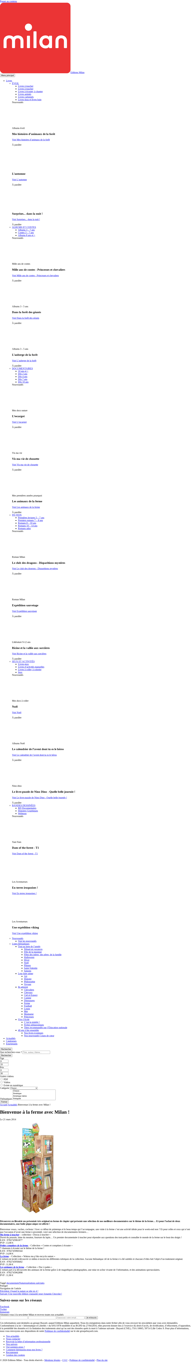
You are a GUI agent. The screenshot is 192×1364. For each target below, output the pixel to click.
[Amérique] (34, 1093)
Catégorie (4, 1088)
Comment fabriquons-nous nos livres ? (24, 1349)
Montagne (29, 1014)
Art (25, 976)
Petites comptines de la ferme (14, 1245)
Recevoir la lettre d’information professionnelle (28, 1341)
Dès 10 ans (23, 382)
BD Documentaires (27, 808)
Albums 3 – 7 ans (26, 230)
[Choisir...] (34, 1091)
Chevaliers (29, 989)
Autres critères (7, 1076)
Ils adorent (23, 987)
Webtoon (22, 813)
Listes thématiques (20, 944)
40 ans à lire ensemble (28, 1030)
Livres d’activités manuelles (31, 667)
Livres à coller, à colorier (29, 669)
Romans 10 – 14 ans (27, 525)
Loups (27, 1008)
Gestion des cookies (15, 1355)
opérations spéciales (35, 1283)
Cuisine (27, 998)
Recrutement (12, 1352)
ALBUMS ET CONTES (24, 227)
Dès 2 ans (22, 374)
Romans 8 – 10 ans (27, 523)
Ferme (27, 1003)
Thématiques (6, 1099)
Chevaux (28, 992)
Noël (26, 962)
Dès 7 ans (22, 379)
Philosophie (29, 981)
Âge (2, 1058)
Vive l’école (23, 1019)
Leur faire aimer (25, 973)
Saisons (27, 971)
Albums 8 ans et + (26, 235)
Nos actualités (12, 1336)
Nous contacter (13, 1339)
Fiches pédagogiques (34, 1025)
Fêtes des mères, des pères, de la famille (43, 954)
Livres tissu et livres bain (29, 99)
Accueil (3, 1104)
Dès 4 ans (22, 376)
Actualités (10, 1038)
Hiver (26, 960)
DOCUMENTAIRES (22, 368)
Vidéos (7, 1082)
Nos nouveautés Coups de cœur (39, 1035)
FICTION (17, 515)
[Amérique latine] (34, 1096)
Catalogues (11, 1041)
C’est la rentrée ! (32, 1022)
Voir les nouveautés (27, 941)
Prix (2, 1067)
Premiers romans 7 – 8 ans (30, 520)
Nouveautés (17, 938)
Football (28, 1006)
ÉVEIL (15, 83)
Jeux (20, 672)
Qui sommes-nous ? (15, 1347)
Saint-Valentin (30, 968)
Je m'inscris (91, 1318)
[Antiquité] (34, 1098)
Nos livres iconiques (33, 1033)
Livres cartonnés (26, 97)
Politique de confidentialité (57, 1331)
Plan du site (102, 1360)
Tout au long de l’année (29, 946)
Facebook (4, 1306)
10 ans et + (23, 371)
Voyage (27, 984)
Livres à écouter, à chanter (30, 91)
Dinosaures (29, 1000)
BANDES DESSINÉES (23, 805)
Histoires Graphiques (28, 811)
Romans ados (24, 528)
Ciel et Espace (31, 995)
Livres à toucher (25, 86)
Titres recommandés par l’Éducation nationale (45, 1027)
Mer (26, 1011)
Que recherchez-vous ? (11, 1052)
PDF (6, 1079)
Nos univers (11, 1344)
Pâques (27, 965)
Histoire (28, 979)
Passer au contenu (8, 1)
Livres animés (24, 94)
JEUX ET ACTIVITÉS (23, 661)
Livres (9, 80)
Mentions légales (52, 1360)
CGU (65, 1360)
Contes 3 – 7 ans (26, 232)
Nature (22, 1283)
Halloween (29, 957)
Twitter (3, 1309)
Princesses (29, 1016)
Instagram (4, 1312)
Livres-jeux (23, 664)
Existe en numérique (13, 1085)
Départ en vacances (33, 949)
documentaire (12, 1283)
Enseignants (11, 1043)
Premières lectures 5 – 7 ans (31, 517)
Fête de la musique (33, 952)
